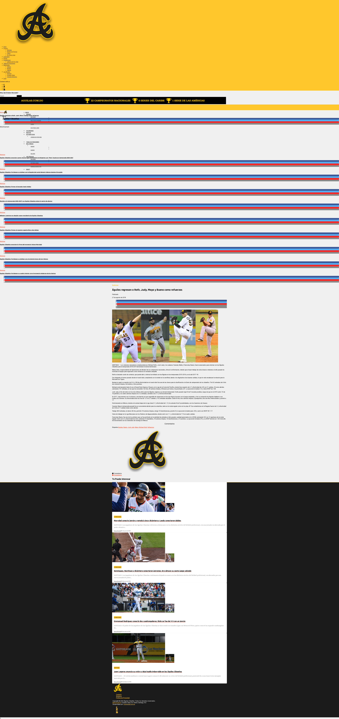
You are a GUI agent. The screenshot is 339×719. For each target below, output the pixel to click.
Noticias (9, 50)
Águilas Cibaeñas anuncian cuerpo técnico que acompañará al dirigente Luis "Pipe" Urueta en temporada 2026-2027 (36, 158)
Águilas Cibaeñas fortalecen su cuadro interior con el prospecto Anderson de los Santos (28, 273)
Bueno (125, 427)
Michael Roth (143, 427)
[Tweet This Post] (171, 120)
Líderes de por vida (12, 62)
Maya (136, 427)
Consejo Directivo (12, 77)
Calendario (7, 57)
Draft (5, 78)
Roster (5, 58)
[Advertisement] (53, 140)
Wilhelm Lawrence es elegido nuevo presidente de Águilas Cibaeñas (21, 216)
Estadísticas (7, 60)
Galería (9, 70)
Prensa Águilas (117, 531)
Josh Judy (131, 427)
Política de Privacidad (123, 698)
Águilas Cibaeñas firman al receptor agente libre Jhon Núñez (19, 230)
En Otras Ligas (11, 55)
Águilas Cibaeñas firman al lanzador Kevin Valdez (15, 187)
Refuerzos (151, 427)
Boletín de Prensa (12, 52)
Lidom (8, 53)
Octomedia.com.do (129, 704)
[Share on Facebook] (171, 119)
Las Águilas (7, 72)
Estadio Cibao (11, 75)
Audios (9, 68)
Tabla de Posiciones (9, 63)
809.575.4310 (117, 702)
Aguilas (120, 427)
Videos (9, 67)
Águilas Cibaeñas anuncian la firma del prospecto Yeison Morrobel (21, 245)
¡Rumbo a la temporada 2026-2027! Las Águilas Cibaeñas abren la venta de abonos (26, 201)
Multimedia (7, 65)
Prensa (6, 48)
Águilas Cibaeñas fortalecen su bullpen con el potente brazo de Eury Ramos (24, 259)
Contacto (119, 694)
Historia (9, 73)
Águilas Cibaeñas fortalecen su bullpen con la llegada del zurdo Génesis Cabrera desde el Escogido (31, 172)
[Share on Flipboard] (171, 122)
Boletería (119, 696)
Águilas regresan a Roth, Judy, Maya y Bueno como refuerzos (19, 115)
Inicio (5, 47)
